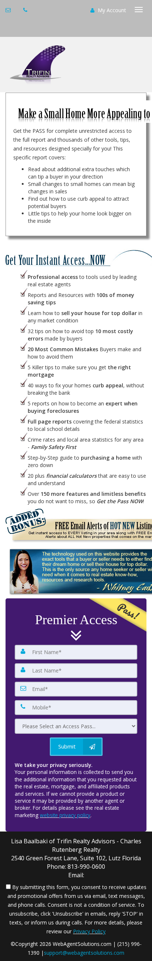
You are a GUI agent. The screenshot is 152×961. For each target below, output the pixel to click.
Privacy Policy (89, 931)
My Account (111, 10)
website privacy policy (65, 815)
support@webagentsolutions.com (84, 952)
